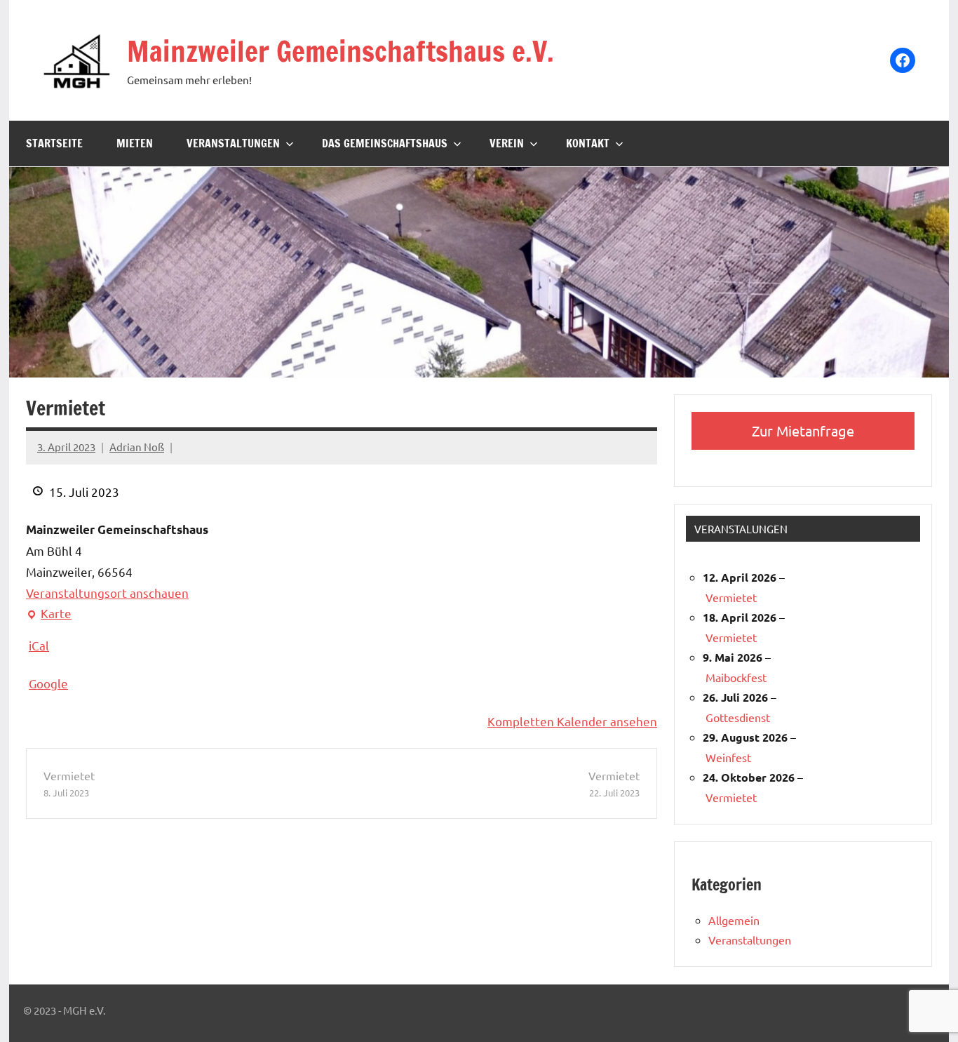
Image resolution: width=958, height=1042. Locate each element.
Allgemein (734, 920)
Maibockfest (736, 677)
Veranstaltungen (233, 143)
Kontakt (587, 143)
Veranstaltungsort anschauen (107, 592)
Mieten (134, 143)
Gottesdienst (738, 717)
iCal (39, 645)
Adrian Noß (136, 446)
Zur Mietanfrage (803, 430)
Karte (49, 615)
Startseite (54, 143)
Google (48, 683)
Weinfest (728, 757)
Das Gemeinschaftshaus (384, 143)
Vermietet (69, 783)
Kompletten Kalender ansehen (572, 721)
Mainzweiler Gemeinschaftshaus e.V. (340, 51)
